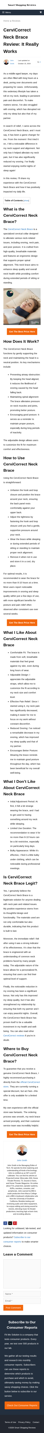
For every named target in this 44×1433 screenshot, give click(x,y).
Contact (36, 1422)
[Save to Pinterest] (15, 1223)
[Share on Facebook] (5, 1223)
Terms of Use (10, 1422)
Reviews (16, 21)
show (26, 201)
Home (6, 21)
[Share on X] (10, 1223)
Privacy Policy (24, 1422)
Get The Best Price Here (22, 331)
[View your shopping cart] (40, 12)
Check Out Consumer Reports (22, 1405)
